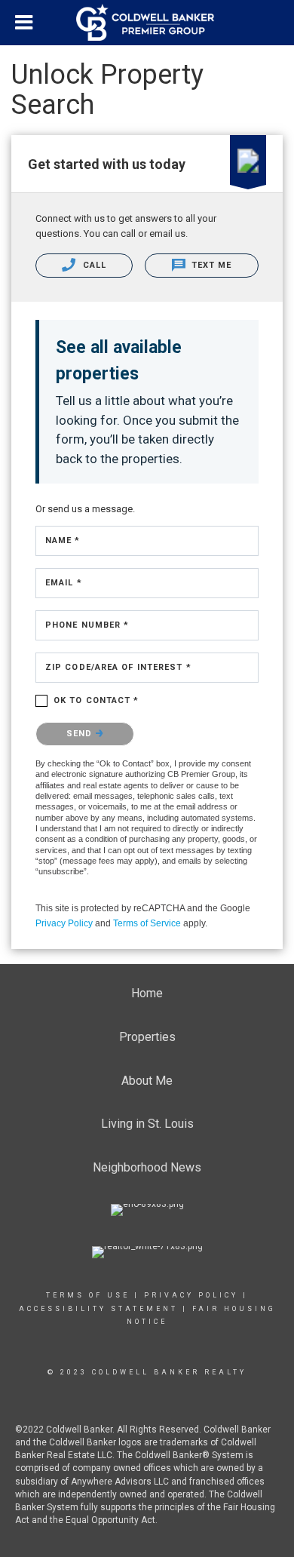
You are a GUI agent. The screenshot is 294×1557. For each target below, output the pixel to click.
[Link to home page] (147, 22)
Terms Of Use (88, 1295)
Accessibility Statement (98, 1309)
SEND (81, 734)
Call (92, 265)
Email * (63, 583)
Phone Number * (87, 625)
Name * (63, 540)
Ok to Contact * (96, 700)
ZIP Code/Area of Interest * (118, 667)
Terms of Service (147, 923)
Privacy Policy (64, 923)
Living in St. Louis (147, 1123)
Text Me (210, 265)
